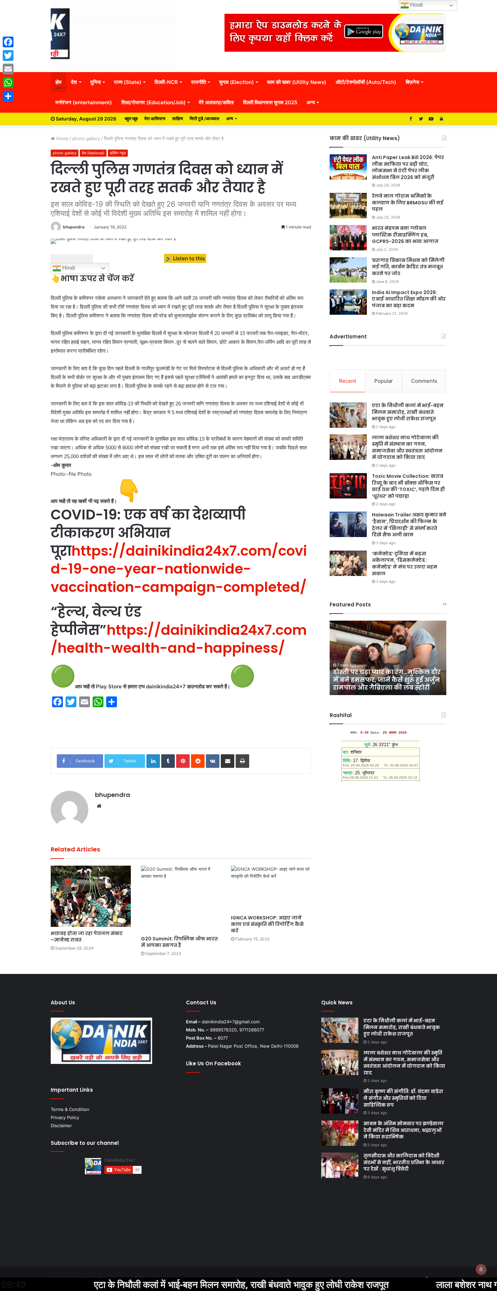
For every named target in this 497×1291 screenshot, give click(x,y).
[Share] (8, 96)
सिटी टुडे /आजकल (204, 118)
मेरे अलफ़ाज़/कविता (216, 102)
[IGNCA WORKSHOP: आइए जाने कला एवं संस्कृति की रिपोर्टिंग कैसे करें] (271, 888)
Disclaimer (61, 1125)
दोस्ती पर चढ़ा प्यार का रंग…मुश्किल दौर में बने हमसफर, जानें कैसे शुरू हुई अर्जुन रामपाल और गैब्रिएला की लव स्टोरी (387, 680)
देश (74, 82)
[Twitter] (8, 55)
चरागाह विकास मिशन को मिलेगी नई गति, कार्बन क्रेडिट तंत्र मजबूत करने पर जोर (408, 267)
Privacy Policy (65, 1117)
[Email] (8, 69)
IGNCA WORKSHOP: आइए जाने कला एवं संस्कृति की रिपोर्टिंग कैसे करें (267, 924)
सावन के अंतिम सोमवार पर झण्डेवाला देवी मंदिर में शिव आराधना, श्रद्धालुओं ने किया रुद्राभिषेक (403, 1130)
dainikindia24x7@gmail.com (231, 1021)
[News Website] (113, 36)
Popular (383, 381)
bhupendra (74, 226)
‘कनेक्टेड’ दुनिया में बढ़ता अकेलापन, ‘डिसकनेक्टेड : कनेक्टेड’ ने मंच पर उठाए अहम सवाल (404, 563)
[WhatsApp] (8, 82)
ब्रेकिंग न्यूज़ (118, 153)
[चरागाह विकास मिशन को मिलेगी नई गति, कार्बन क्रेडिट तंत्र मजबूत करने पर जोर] (348, 270)
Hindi (68, 268)
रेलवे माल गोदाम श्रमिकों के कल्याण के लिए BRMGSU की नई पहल (407, 203)
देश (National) (93, 153)
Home (62, 138)
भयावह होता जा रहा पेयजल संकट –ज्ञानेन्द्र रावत (87, 936)
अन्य (311, 102)
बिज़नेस (412, 82)
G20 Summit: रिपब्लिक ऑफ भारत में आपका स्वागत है (179, 942)
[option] (388, 658)
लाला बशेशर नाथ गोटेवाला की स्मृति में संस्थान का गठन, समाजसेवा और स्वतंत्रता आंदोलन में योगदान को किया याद (407, 447)
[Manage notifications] (481, 1269)
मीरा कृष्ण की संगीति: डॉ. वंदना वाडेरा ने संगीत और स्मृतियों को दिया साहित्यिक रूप (403, 1098)
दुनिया (95, 82)
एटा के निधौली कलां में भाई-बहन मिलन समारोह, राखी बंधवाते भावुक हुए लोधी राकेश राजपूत (408, 412)
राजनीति (198, 82)
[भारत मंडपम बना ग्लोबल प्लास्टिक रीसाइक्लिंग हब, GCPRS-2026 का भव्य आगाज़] (348, 237)
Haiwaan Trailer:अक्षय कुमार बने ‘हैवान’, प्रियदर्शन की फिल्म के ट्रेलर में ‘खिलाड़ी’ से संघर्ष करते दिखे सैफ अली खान (409, 524)
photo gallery (86, 138)
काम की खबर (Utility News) (296, 82)
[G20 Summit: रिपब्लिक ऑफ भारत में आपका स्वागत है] (181, 899)
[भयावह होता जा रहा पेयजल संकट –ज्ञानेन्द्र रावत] (91, 896)
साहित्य (177, 118)
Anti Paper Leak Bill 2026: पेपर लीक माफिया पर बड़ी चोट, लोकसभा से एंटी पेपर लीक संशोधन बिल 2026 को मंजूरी (408, 167)
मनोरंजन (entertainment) (83, 102)
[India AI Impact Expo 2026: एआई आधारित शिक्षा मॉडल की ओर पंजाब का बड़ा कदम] (348, 302)
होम (58, 82)
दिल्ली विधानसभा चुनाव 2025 (270, 102)
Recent (347, 381)
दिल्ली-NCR (166, 82)
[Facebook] (8, 42)
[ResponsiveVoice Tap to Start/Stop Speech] (72, 258)
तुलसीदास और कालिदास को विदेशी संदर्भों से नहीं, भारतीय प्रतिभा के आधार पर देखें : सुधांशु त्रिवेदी (403, 1162)
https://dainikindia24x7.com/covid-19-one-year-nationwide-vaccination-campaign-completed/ (179, 569)
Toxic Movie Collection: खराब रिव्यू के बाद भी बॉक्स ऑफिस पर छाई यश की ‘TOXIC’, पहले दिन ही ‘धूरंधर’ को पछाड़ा (408, 486)
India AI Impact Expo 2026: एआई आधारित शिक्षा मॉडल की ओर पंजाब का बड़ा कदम (409, 299)
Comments (424, 381)
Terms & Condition (70, 1109)
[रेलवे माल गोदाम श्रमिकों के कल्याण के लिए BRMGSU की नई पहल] (348, 205)
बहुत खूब (131, 118)
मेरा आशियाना (154, 118)
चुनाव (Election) (236, 82)
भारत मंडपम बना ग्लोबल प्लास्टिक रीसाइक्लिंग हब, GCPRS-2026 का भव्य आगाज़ (405, 235)
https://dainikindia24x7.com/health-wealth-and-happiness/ (179, 639)
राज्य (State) (127, 82)
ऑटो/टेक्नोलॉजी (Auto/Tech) (366, 82)
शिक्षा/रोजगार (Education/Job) (153, 102)
